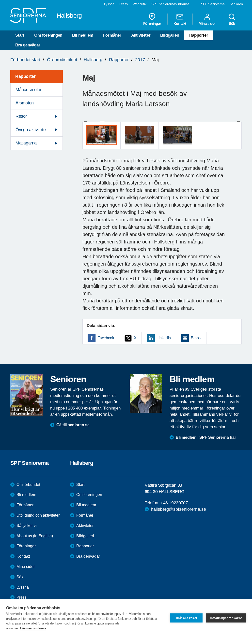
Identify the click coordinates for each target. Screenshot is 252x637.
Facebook (105, 338)
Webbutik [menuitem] (139, 4)
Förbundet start (25, 59)
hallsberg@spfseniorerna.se (178, 509)
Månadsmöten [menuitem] (29, 89)
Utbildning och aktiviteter (38, 515)
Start (19, 35)
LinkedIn (164, 338)
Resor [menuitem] (21, 116)
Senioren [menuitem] (236, 4)
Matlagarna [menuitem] (26, 143)
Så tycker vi (26, 526)
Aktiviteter (141, 35)
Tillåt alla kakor (186, 618)
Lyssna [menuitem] (109, 4)
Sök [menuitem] (232, 23)
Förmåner (112, 35)
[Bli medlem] (146, 393)
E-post (196, 338)
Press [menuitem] (123, 4)
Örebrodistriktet (62, 59)
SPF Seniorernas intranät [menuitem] (170, 4)
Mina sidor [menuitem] (207, 23)
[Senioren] (26, 395)
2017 (140, 59)
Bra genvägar (27, 45)
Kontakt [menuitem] (179, 23)
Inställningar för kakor (226, 618)
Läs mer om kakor (33, 628)
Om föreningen (48, 35)
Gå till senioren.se (73, 425)
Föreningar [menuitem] (152, 23)
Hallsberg (93, 59)
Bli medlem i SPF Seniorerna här (206, 437)
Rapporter (198, 35)
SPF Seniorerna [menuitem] (213, 4)
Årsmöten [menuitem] (25, 102)
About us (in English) (34, 536)
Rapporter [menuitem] (25, 76)
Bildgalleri (169, 35)
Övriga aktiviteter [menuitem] (31, 129)
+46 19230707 (174, 502)
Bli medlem (82, 35)
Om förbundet (28, 484)
